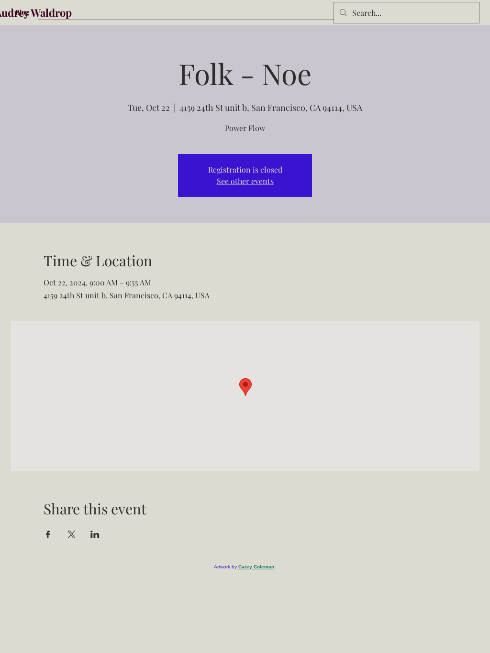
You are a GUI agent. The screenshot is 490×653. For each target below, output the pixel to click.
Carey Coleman (256, 566)
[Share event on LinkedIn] (95, 534)
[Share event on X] (71, 534)
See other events (245, 181)
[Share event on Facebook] (48, 534)
